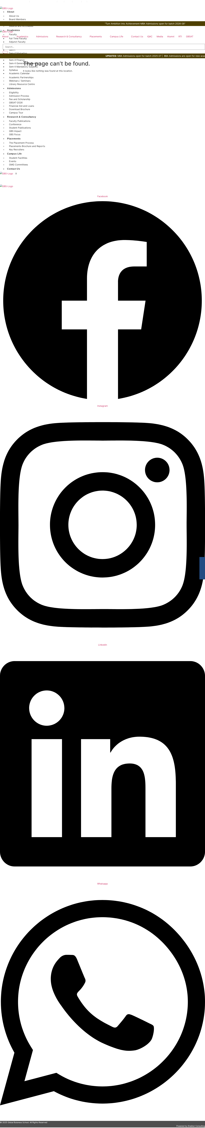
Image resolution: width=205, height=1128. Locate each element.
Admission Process (19, 95)
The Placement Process (21, 142)
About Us (14, 16)
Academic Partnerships (21, 77)
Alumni (170, 36)
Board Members (17, 19)
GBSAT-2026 (16, 102)
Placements (14, 138)
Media (160, 36)
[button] (7, 36)
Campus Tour (16, 112)
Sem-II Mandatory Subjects (23, 66)
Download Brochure (19, 109)
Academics (13, 30)
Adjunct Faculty (17, 41)
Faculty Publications (19, 121)
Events (12, 161)
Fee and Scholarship (19, 99)
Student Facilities (18, 157)
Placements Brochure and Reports (27, 146)
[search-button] (5, 52)
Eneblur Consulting (196, 1126)
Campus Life (14, 154)
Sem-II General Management (24, 63)
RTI (180, 36)
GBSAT (189, 36)
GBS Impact (15, 131)
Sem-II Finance (17, 60)
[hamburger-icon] (203, 11)
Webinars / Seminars (20, 80)
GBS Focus (14, 134)
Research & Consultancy (21, 117)
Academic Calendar (19, 73)
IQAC (149, 36)
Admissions (14, 88)
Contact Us (13, 169)
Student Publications (20, 127)
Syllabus (13, 70)
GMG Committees (18, 164)
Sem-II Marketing (18, 53)
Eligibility (14, 92)
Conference (15, 124)
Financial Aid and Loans (21, 106)
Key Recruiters (16, 149)
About (10, 12)
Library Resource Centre (22, 84)
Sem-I (12, 49)
